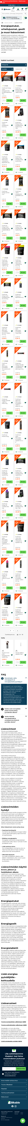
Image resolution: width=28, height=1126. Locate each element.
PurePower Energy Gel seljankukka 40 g (19, 296)
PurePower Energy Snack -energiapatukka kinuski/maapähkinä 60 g (7, 90)
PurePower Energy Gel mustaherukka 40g (5, 506)
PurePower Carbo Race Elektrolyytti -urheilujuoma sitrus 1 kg (18, 263)
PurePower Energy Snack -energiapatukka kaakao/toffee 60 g (6, 228)
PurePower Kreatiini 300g (5, 435)
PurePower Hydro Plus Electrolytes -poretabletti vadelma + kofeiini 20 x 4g (18, 403)
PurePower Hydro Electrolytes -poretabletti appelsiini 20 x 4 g (19, 438)
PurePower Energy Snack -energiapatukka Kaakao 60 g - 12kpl (19, 125)
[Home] (2, 22)
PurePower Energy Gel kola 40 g (5, 193)
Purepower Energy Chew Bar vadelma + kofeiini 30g (6, 401)
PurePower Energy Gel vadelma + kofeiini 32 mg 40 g (6, 576)
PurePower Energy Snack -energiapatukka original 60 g (19, 473)
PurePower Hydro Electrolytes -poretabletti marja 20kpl (18, 330)
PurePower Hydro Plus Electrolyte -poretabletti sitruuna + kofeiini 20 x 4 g (6, 331)
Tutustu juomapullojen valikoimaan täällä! (13, 1022)
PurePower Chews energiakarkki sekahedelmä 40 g (19, 194)
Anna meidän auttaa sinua (9, 1080)
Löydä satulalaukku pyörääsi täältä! (11, 1041)
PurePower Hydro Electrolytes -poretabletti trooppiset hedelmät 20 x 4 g (6, 541)
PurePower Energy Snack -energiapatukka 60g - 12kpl (19, 506)
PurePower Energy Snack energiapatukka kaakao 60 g (19, 228)
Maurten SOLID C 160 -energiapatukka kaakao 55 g (6, 655)
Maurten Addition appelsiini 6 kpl (19, 653)
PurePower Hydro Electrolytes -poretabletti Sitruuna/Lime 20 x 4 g (6, 367)
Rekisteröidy (21, 1068)
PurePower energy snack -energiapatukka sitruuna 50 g (6, 296)
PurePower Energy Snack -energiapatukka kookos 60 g (19, 159)
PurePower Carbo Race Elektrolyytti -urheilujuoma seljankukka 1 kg (5, 159)
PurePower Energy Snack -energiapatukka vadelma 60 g (19, 90)
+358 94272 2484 (4, 1112)
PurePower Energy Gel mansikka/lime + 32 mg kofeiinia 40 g (19, 612)
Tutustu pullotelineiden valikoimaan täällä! (14, 1025)
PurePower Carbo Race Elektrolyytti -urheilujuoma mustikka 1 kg (5, 612)
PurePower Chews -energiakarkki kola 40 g (5, 124)
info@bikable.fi (4, 1113)
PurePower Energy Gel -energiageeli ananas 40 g (5, 473)
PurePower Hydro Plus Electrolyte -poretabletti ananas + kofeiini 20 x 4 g (19, 577)
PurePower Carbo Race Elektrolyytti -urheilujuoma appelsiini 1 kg (18, 539)
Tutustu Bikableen (7, 1084)
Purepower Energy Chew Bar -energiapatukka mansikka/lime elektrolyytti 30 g (19, 366)
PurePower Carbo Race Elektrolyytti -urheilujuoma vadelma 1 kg (5, 263)
